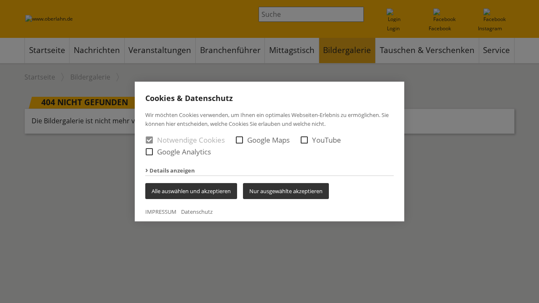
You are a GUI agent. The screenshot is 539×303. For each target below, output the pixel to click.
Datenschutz (197, 211)
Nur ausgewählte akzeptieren (286, 191)
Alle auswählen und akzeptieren (191, 191)
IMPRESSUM (160, 211)
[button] (239, 140)
